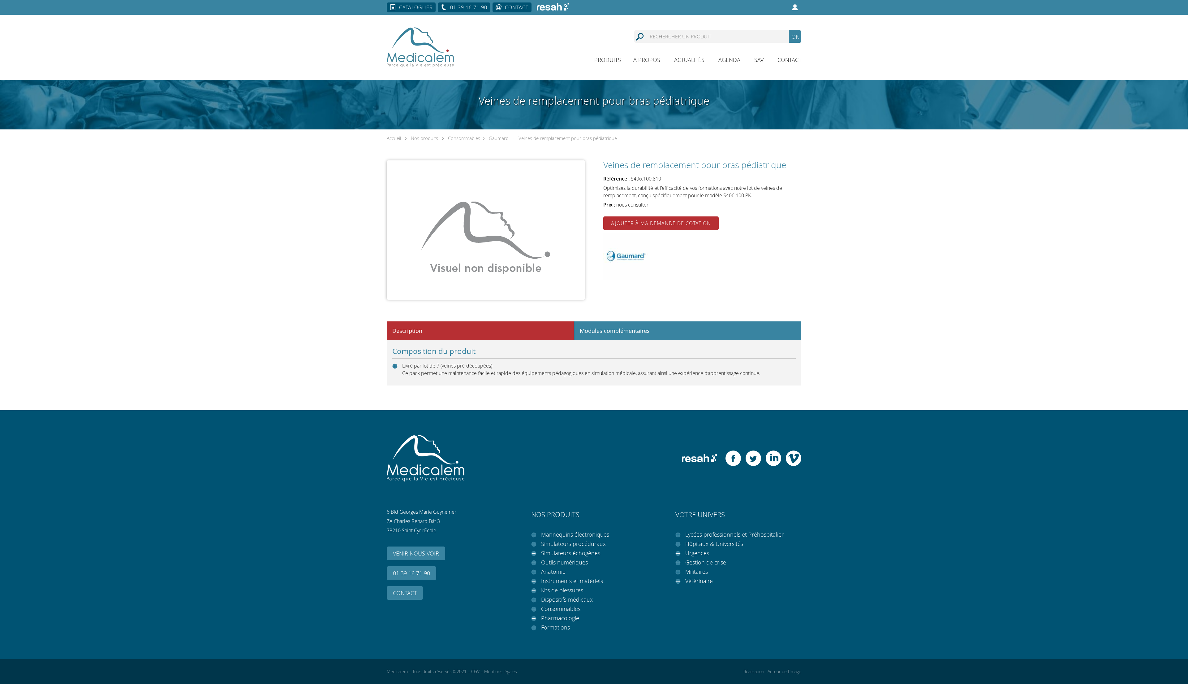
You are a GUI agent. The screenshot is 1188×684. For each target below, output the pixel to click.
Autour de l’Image (784, 671)
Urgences (697, 553)
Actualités (689, 59)
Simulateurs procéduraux (573, 543)
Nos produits (424, 138)
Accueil (394, 138)
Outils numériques (564, 562)
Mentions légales (500, 671)
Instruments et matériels (572, 581)
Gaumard (499, 138)
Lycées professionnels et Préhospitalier (734, 534)
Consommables (464, 138)
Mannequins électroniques (575, 534)
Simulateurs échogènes (570, 553)
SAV (759, 59)
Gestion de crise (705, 562)
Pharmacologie (560, 618)
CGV (475, 671)
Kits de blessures (562, 590)
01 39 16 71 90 (468, 7)
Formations (555, 627)
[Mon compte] (795, 7)
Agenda (729, 59)
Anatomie (553, 571)
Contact (516, 7)
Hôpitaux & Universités (714, 543)
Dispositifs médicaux (567, 599)
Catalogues (416, 7)
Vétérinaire (699, 581)
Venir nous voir (416, 553)
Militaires (696, 571)
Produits (607, 59)
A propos (646, 59)
